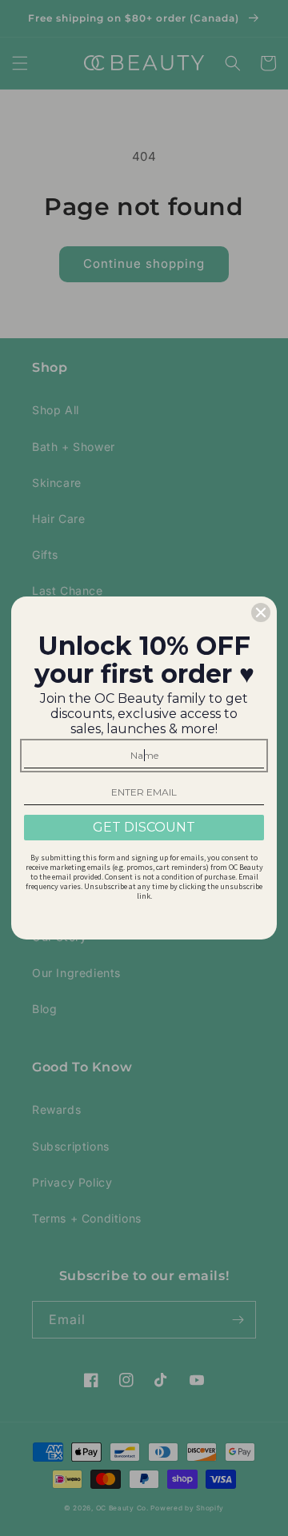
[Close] (260, 612)
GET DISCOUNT (144, 827)
